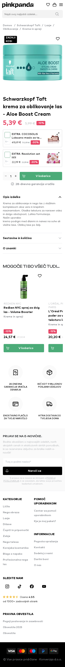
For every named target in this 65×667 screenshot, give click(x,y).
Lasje (48, 25)
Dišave (7, 524)
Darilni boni (41, 559)
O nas (37, 565)
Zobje (6, 536)
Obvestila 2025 (12, 627)
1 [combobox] (5, 141)
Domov (9, 25)
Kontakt (39, 547)
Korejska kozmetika (16, 548)
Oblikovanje (10, 29)
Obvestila (9, 633)
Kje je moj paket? (45, 521)
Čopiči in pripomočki (16, 530)
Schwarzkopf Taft (28, 25)
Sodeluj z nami (43, 553)
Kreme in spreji (32, 29)
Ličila (6, 506)
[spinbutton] (10, 176)
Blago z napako (12, 554)
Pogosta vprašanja (46, 541)
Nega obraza (11, 512)
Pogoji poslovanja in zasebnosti (23, 621)
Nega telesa (11, 542)
